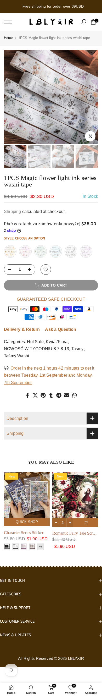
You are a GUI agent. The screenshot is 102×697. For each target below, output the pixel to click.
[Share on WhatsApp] (74, 395)
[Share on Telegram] (58, 395)
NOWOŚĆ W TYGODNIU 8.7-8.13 (36, 349)
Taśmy (77, 349)
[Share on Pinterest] (43, 395)
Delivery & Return (22, 329)
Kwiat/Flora (56, 341)
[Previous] (12, 97)
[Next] (90, 97)
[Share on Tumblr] (51, 395)
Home (8, 38)
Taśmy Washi (16, 356)
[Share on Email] (66, 395)
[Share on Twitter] (35, 395)
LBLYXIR (76, 658)
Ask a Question (60, 329)
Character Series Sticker (23, 532)
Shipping (12, 211)
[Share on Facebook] (27, 395)
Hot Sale (35, 341)
